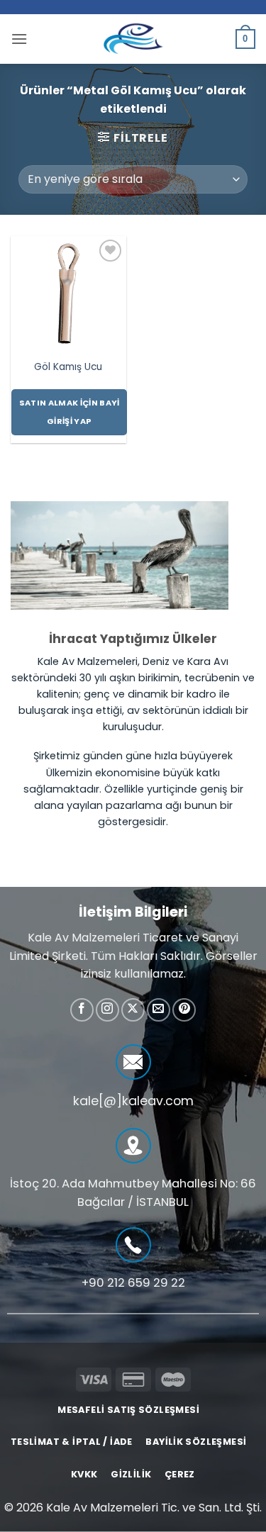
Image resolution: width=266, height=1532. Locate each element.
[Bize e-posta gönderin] (158, 1010)
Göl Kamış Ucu (68, 367)
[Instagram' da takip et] (107, 1010)
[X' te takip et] (133, 1010)
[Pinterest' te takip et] (184, 1010)
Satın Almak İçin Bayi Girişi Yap (69, 412)
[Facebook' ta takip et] (82, 1010)
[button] (19, 38)
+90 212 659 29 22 (133, 1283)
